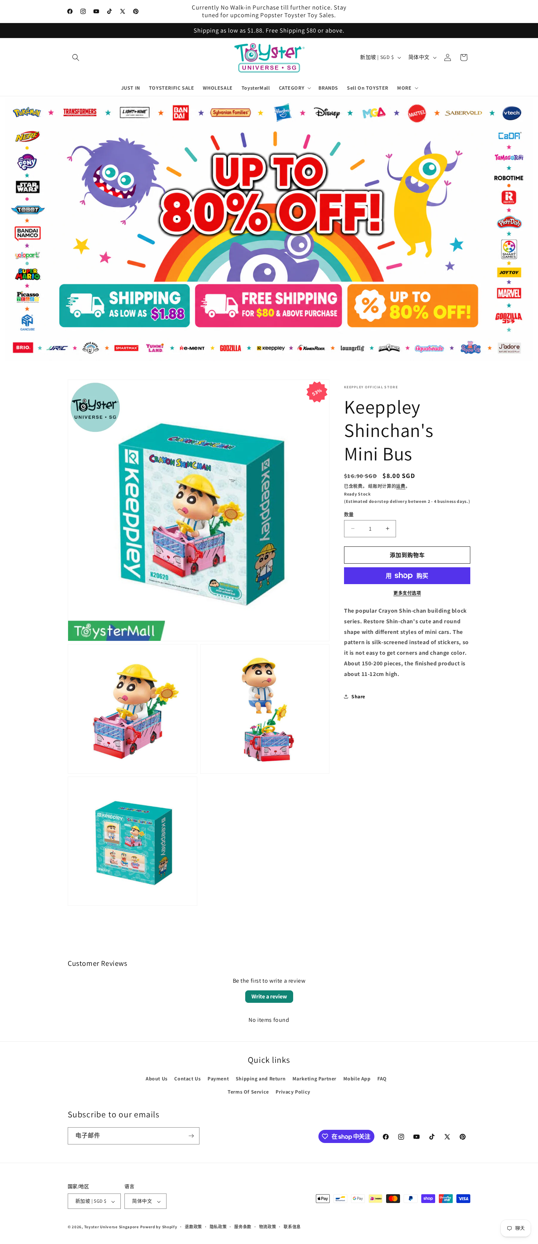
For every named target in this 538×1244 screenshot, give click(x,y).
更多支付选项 (407, 593)
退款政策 (193, 1226)
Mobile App (357, 1079)
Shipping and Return (260, 1079)
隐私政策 (218, 1226)
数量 (349, 514)
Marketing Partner (314, 1079)
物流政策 (267, 1226)
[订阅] (191, 1135)
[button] (76, 57)
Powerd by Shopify (159, 1227)
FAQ (382, 1079)
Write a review (269, 996)
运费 (400, 486)
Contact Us (187, 1079)
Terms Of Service (248, 1091)
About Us (157, 1079)
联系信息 (292, 1226)
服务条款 (242, 1226)
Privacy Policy (293, 1091)
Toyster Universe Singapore (111, 1227)
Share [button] (358, 696)
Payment (218, 1079)
